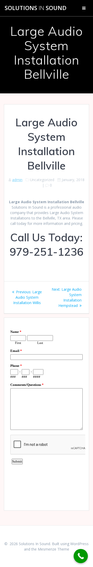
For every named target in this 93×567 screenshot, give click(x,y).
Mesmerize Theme (53, 549)
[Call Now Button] (81, 556)
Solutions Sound (35, 8)
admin (17, 179)
